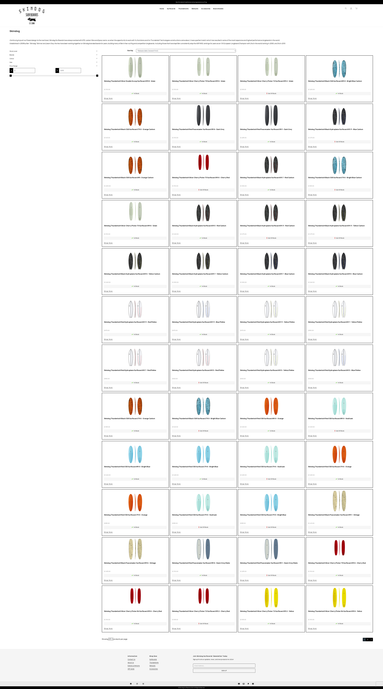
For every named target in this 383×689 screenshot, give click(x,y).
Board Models (218, 9)
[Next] (371, 639)
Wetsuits (195, 9)
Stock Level (13, 51)
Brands (12, 55)
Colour (12, 59)
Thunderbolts (183, 9)
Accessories (205, 9)
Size (11, 62)
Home (162, 9)
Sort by (130, 50)
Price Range (13, 66)
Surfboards (171, 9)
